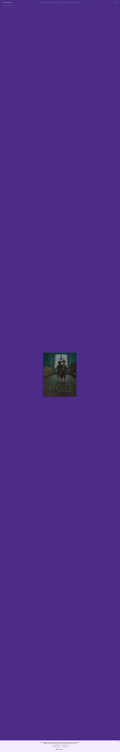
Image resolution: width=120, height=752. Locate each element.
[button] (60, 749)
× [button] (118, 741)
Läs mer (75, 743)
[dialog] (60, 376)
